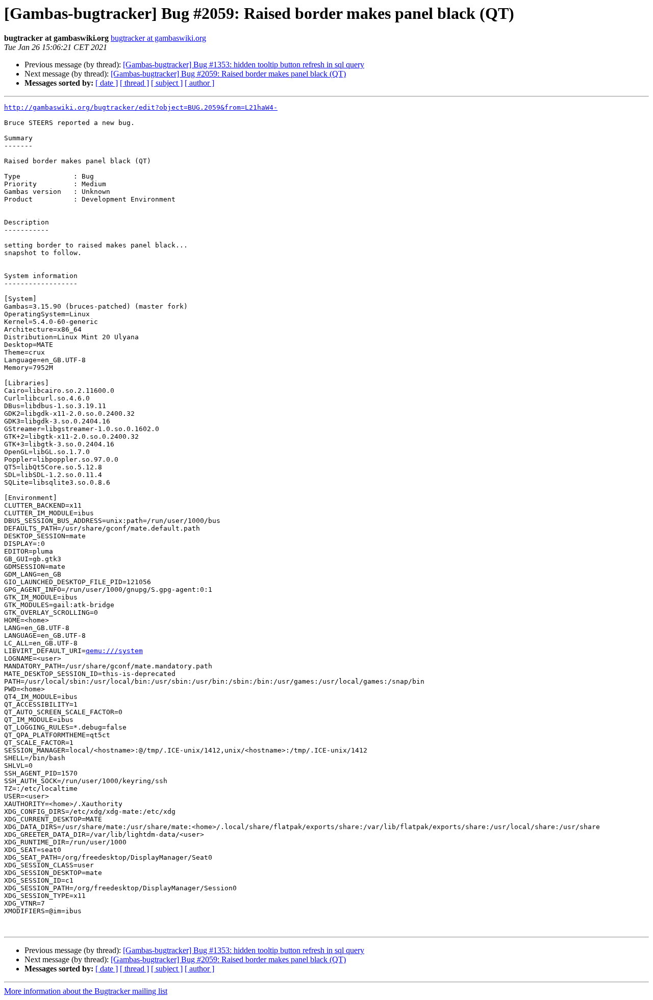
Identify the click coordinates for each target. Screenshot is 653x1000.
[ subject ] (167, 83)
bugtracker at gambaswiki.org (158, 38)
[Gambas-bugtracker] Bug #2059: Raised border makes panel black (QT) (228, 73)
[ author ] (199, 83)
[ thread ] (134, 83)
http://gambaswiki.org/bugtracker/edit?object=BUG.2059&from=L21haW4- (141, 107)
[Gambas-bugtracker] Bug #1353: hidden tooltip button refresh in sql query (243, 64)
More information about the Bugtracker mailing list (85, 991)
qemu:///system (114, 651)
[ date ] (106, 83)
